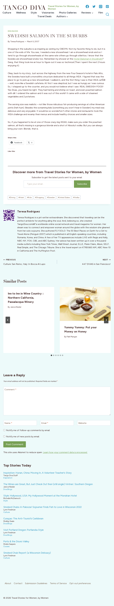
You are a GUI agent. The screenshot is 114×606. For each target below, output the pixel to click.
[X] (94, 6)
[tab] (51, 355)
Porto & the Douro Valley (16, 541)
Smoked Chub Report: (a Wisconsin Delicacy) (27, 552)
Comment (10, 389)
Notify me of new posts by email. (22, 436)
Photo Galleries (67, 12)
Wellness (21, 12)
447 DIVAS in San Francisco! (96, 262)
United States (64, 197)
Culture (7, 12)
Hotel (21, 197)
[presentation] (85, 304)
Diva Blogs (13, 31)
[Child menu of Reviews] (87, 13)
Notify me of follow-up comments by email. (28, 430)
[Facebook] (87, 6)
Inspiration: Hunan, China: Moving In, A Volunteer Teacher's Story (37, 472)
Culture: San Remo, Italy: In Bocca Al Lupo (24, 262)
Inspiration (7, 478)
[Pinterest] (107, 6)
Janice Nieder (15, 307)
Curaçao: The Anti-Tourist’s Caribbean (23, 518)
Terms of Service (58, 583)
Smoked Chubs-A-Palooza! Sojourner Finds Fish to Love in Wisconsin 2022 (42, 507)
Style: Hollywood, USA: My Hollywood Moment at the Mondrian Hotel (40, 495)
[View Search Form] (107, 14)
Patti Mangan (72, 337)
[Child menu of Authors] (62, 16)
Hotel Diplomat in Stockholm (88, 59)
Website (82, 423)
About (8, 583)
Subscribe (82, 184)
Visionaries (48, 12)
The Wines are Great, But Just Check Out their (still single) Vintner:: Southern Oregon (48, 484)
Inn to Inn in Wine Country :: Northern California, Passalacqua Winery (26, 297)
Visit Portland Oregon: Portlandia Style (23, 529)
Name (8, 423)
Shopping (39, 197)
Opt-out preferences (80, 583)
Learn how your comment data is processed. (65, 452)
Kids (29, 197)
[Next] (106, 320)
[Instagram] (100, 6)
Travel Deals (44, 16)
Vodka (76, 197)
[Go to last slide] (8, 320)
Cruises (6, 546)
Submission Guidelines (36, 583)
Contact (18, 583)
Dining (12, 197)
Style (34, 12)
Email (44, 423)
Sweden (51, 197)
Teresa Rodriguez (17, 41)
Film (100, 12)
